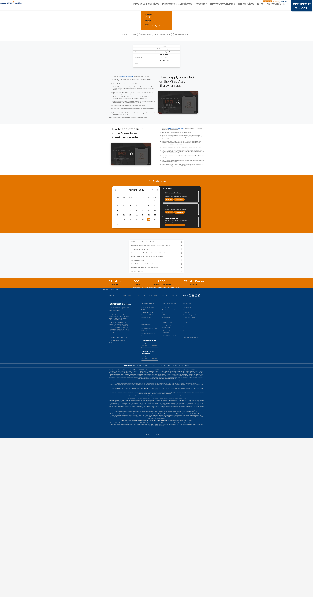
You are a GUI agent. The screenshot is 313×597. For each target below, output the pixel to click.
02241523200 (114, 337)
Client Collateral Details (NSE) (178, 375)
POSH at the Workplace (190, 375)
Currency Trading (166, 325)
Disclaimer (189, 369)
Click (147, 434)
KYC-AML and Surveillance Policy (147, 369)
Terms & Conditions (128, 369)
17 (117, 215)
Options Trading (166, 320)
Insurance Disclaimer (139, 377)
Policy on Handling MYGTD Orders (123, 377)
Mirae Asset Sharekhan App (148, 333)
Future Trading (166, 317)
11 (123, 210)
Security (162, 369)
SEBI (134, 365)
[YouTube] (199, 295)
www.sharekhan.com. (168, 428)
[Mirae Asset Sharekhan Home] (120, 303)
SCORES (175, 365)
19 (130, 215)
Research (201, 4)
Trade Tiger (144, 330)
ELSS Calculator (145, 310)
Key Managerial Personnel (142, 374)
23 (155, 215)
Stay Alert (123, 371)
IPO (111, 289)
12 (130, 210)
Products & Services (146, 4)
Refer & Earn (277, 1)
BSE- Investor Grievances (130, 372)
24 (118, 220)
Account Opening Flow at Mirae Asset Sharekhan (178, 374)
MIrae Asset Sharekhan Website (149, 328)
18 (124, 215)
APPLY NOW (169, 199)
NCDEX (169, 365)
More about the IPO (130, 34)
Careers (185, 320)
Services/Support (187, 307)
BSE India (139, 365)
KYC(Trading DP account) (188, 371)
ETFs (260, 4)
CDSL (154, 365)
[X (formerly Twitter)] (196, 295)
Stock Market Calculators (147, 303)
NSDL (158, 365)
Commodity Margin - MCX (189, 315)
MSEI (150, 365)
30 (155, 220)
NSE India (144, 365)
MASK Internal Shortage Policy (184, 377)
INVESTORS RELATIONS (183, 365)
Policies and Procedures (118, 369)
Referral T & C (136, 369)
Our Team (185, 322)
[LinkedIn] (193, 295)
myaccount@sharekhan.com (118, 340)
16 (155, 210)
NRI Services (246, 4)
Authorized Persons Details (130, 374)
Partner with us (187, 327)
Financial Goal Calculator (147, 307)
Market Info (274, 4)
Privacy (110, 369)
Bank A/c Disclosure (156, 372)
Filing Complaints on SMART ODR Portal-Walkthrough (149, 378)
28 (143, 220)
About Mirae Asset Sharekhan (190, 337)
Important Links (187, 303)
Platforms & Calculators (177, 4)
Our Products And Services (169, 303)
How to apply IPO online (162, 34)
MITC (133, 377)
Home (106, 289)
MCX (165, 365)
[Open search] (284, 4)
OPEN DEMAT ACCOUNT (302, 6)
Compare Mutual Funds (147, 315)
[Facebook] (190, 295)
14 (142, 210)
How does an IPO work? (182, 34)
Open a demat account (189, 317)
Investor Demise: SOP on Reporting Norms (123, 375)
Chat (112, 343)
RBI (162, 365)
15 (148, 210)
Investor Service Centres (181, 372)
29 (149, 220)
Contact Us (186, 312)
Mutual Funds (165, 307)
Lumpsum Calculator (146, 317)
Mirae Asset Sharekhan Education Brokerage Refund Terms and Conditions (160, 377)
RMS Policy (157, 369)
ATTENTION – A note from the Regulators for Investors (170, 371)
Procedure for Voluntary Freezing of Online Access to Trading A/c (157, 375)
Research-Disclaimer (169, 369)
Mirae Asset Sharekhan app (127, 76)
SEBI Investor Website (137, 375)
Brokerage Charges (222, 4)
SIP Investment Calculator (147, 312)
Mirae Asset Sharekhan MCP (169, 335)
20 (137, 215)
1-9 (176, 295)
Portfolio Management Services (170, 310)
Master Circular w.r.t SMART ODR (168, 378)
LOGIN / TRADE (284, 1)
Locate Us (185, 310)
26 (130, 220)
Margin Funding (166, 327)
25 (124, 220)
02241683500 (123, 337)
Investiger (143, 335)
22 (149, 215)
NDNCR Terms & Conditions (132, 371)
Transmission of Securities (197, 377)
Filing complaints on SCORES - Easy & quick (148, 371)
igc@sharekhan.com (186, 396)
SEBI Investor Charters (119, 372)
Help (273, 1)
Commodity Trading (167, 322)
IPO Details (115, 289)
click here (179, 422)
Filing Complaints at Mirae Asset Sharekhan (157, 374)
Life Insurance (165, 332)
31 (117, 224)
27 (137, 220)
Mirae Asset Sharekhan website (176, 128)
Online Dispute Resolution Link (194, 372)
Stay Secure (118, 371)
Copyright (176, 369)
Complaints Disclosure (147, 372)
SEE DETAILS (179, 199)
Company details (146, 34)
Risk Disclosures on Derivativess (168, 372)
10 (117, 210)
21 (142, 215)
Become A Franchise (267, 1)
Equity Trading (166, 330)
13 (136, 210)
